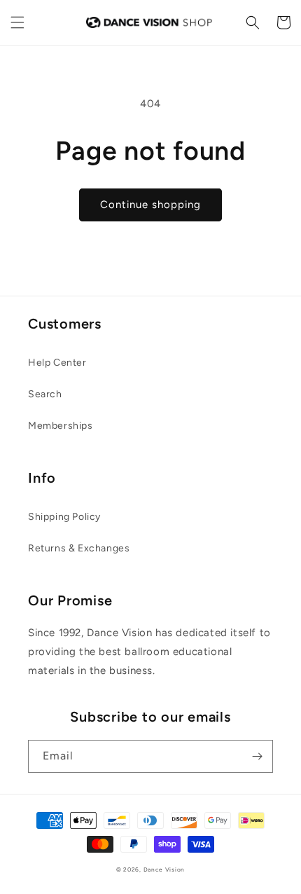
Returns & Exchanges (79, 548)
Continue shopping (150, 204)
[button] (17, 22)
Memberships (60, 426)
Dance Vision (164, 869)
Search (45, 394)
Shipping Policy (64, 517)
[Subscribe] (256, 756)
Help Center (57, 363)
